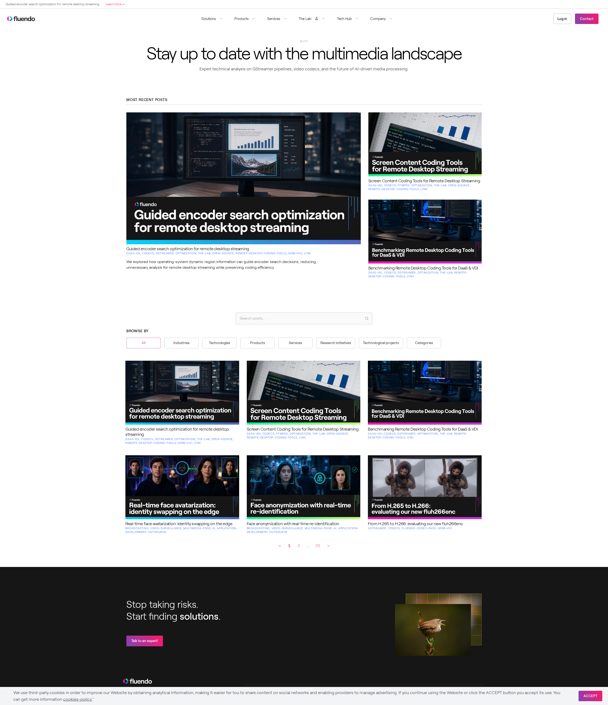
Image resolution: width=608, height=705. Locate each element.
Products (241, 19)
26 (317, 545)
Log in (562, 19)
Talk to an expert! (144, 641)
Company (378, 19)
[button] (213, 18)
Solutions (208, 19)
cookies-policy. (77, 699)
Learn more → (106, 4)
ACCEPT (590, 696)
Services (273, 19)
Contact (587, 19)
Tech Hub (344, 19)
